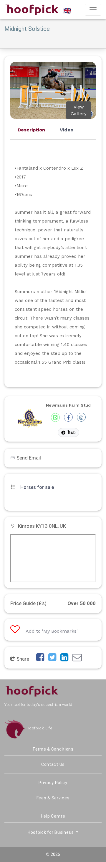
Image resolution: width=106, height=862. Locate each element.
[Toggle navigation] (93, 10)
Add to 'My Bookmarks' (52, 631)
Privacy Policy (53, 782)
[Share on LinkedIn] (65, 659)
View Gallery (79, 110)
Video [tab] (66, 130)
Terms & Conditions (53, 749)
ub (73, 432)
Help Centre (53, 816)
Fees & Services (53, 798)
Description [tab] (31, 130)
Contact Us (53, 764)
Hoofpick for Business (51, 832)
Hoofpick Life (38, 728)
